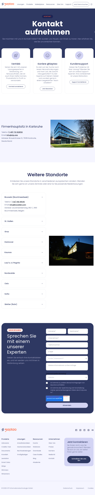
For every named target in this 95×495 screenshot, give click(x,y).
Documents (5, 451)
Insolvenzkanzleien (24, 447)
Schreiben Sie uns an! (79, 460)
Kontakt (51, 458)
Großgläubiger (22, 454)
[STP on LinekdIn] (84, 430)
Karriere (52, 451)
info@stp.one (12, 135)
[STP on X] (80, 430)
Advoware (5, 443)
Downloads (37, 451)
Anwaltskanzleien (23, 443)
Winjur (3, 466)
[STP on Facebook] (76, 430)
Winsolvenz (5, 474)
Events (35, 443)
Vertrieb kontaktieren (16, 86)
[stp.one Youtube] (93, 430)
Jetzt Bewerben (47, 89)
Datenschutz (67, 488)
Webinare (36, 447)
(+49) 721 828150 (15, 132)
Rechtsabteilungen (24, 451)
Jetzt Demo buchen (81, 4)
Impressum (80, 488)
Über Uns (52, 443)
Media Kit (52, 454)
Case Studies (37, 454)
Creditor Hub (6, 447)
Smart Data (5, 462)
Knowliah (4, 454)
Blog (34, 458)
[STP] (7, 4)
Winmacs (4, 470)
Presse (51, 447)
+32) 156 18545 (18, 202)
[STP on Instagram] (88, 430)
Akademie (36, 462)
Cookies (91, 488)
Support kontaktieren (79, 82)
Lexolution (5, 458)
